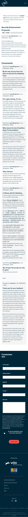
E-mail (4, 391)
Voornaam (6, 364)
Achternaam (6, 373)
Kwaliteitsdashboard (9, 480)
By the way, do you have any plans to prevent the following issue (13, 73)
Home (3, 32)
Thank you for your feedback (13, 288)
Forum (6, 485)
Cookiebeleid (21, 508)
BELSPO (14, 515)
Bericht (5, 399)
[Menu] (25, 3)
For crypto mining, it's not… (12, 99)
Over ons (6, 488)
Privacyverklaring (13, 508)
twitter (12, 501)
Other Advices (8, 171)
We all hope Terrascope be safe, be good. (14, 269)
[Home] (8, 3)
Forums (7, 32)
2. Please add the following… (13, 193)
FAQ (5, 491)
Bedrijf (5, 382)
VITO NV (14, 512)
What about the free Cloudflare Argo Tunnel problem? (14, 129)
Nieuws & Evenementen (10, 483)
